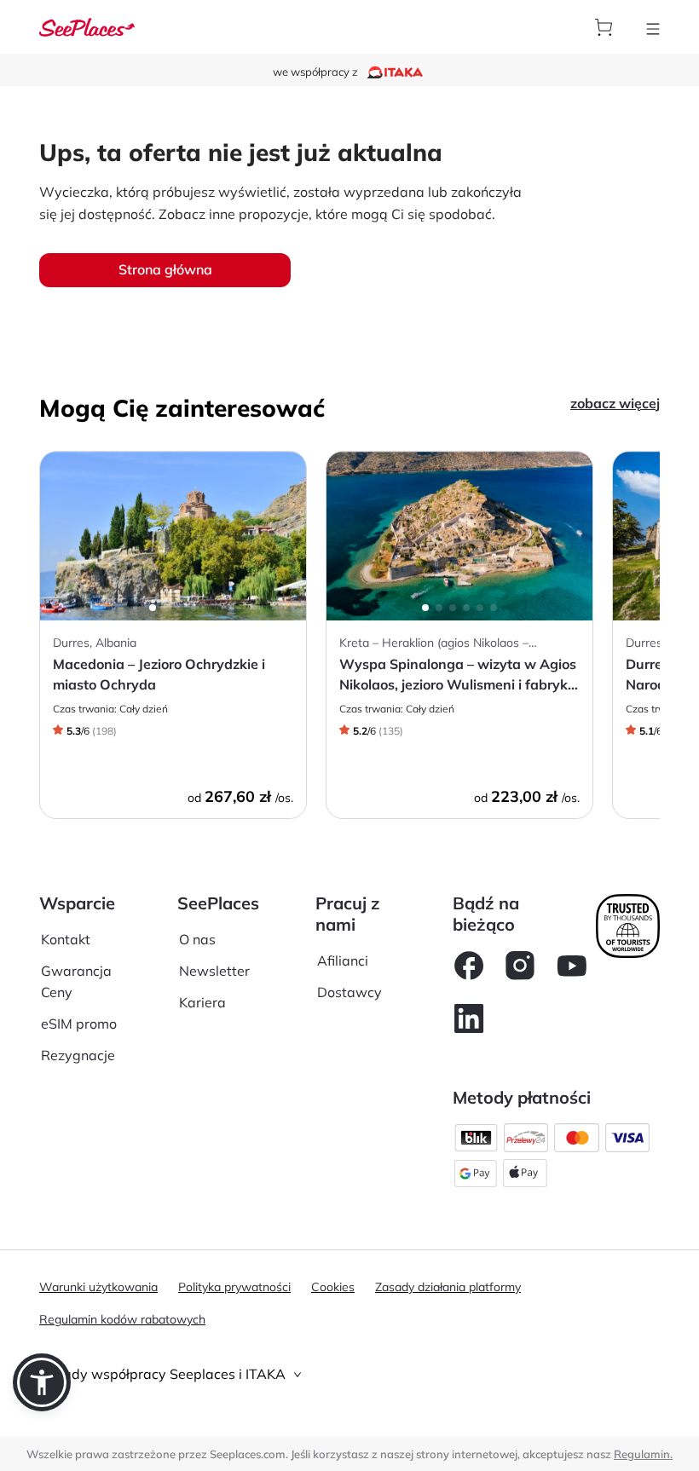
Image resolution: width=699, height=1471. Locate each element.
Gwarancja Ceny (76, 981)
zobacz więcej (615, 403)
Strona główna (165, 269)
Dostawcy (349, 992)
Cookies (333, 1287)
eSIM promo (79, 1023)
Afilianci (342, 960)
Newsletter (214, 970)
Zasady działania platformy (448, 1287)
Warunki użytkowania (98, 1287)
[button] (41, 1382)
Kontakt (65, 939)
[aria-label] (87, 25)
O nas (197, 939)
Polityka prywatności (234, 1287)
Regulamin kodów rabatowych (122, 1319)
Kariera (202, 1002)
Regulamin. (643, 1454)
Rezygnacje (78, 1055)
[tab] (349, 1374)
